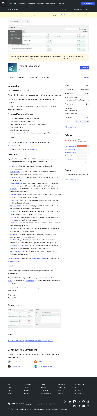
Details (12, 77)
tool (81, 121)
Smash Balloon (15, 206)
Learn (43, 384)
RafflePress (14, 200)
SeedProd (13, 189)
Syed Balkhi (25, 69)
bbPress (78, 390)
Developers (44, 390)
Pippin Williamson (33, 149)
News (9, 387)
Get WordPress (88, 3)
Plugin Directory (13, 9)
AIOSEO (13, 211)
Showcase (27, 384)
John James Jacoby (45, 366)
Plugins (26, 390)
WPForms (13, 177)
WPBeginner (12, 145)
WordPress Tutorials (39, 258)
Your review (69, 163)
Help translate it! (63, 15)
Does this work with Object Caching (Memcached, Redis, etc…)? (30, 341)
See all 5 (86, 117)
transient (86, 121)
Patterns (27, 393)
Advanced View (70, 127)
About (9, 384)
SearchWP (14, 228)
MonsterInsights (16, 183)
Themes (26, 387)
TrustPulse (14, 223)
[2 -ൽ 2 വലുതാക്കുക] (58, 311)
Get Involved (62, 384)
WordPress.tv (46, 393)
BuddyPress (79, 393)
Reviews (22, 77)
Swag (60, 393)
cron (77, 121)
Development (45, 77)
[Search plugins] (28, 21)
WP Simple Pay (15, 240)
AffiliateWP (14, 234)
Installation (33, 77)
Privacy (10, 393)
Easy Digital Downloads (18, 245)
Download (84, 67)
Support (86, 77)
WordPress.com (80, 384)
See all (87, 163)
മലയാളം (28, 404)
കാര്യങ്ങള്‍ (61, 387)
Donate (61, 390)
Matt (77, 387)
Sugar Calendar (15, 251)
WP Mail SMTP (15, 194)
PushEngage (14, 217)
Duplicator (13, 166)
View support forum (72, 179)
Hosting (10, 390)
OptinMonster (15, 172)
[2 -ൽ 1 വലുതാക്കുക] (31, 311)
